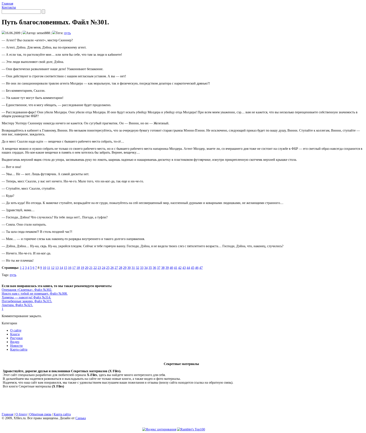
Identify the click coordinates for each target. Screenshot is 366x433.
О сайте (15, 330)
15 (65, 267)
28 (120, 267)
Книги (15, 334)
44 (188, 267)
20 (86, 267)
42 (180, 267)
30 (129, 267)
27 (116, 267)
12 (52, 267)
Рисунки (16, 338)
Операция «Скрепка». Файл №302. (27, 289)
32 (137, 267)
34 (146, 267)
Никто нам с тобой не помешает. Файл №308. (35, 293)
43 (184, 267)
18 (78, 267)
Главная (7, 3)
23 (99, 267)
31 (133, 267)
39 (167, 267)
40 (171, 267)
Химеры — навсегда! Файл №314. (26, 297)
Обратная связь (40, 414)
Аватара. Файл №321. (17, 305)
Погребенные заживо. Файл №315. (27, 301)
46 (196, 267)
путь (67, 33)
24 (103, 267)
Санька (80, 418)
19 (82, 267)
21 (91, 267)
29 (124, 267)
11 (48, 267)
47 (201, 267)
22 (95, 267)
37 (158, 267)
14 (61, 267)
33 (141, 267)
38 (163, 267)
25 (108, 267)
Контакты (9, 7)
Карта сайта (18, 349)
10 (44, 267)
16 (69, 267)
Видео (14, 342)
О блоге (21, 414)
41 (175, 267)
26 (112, 267)
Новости (16, 345)
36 (154, 267)
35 (150, 267)
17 (74, 267)
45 (192, 267)
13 (57, 267)
